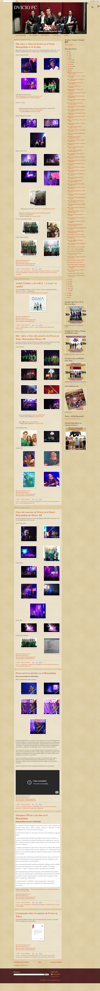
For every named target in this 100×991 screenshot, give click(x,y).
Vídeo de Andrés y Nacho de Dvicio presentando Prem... (75, 232)
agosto (69, 68)
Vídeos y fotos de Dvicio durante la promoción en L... (75, 178)
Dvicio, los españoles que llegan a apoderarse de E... (75, 241)
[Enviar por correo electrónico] (35, 269)
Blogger (58, 980)
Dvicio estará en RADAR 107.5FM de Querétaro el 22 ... (75, 184)
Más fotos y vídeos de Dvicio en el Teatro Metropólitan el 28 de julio (35, 45)
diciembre (70, 59)
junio (69, 279)
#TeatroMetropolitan (24, 110)
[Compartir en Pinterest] (41, 269)
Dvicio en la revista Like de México (75, 262)
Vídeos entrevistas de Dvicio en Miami (76, 246)
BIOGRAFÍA (45, 35)
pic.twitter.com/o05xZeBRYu (36, 110)
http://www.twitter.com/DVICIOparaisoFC (26, 263)
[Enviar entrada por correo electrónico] (33, 268)
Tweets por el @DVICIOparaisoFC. (73, 418)
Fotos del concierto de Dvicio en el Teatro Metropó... (75, 83)
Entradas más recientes (21, 962)
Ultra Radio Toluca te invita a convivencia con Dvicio (73, 137)
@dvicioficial (39, 108)
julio (69, 70)
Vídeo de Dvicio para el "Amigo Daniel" (76, 264)
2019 (67, 51)
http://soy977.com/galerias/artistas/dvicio (45, 208)
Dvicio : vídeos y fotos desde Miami (75, 249)
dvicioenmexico (27, 271)
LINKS (66, 35)
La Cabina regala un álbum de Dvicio (75, 273)
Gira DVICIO (33, 35)
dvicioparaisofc (42, 271)
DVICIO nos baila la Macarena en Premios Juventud (74, 225)
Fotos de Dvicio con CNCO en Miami (75, 251)
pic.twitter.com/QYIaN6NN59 (32, 422)
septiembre (70, 66)
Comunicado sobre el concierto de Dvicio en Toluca (32, 955)
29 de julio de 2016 (35, 216)
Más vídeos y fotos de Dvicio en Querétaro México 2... (74, 151)
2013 (67, 297)
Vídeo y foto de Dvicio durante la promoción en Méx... (74, 181)
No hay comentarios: (26, 268)
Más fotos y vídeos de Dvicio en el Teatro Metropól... (75, 73)
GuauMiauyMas (56, 974)
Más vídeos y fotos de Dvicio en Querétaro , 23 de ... (74, 127)
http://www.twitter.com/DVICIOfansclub (25, 265)
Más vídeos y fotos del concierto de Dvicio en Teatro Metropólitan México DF (37, 337)
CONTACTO (57, 35)
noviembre (70, 62)
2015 (67, 293)
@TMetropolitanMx (45, 213)
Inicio (39, 962)
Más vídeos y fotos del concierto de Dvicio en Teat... (75, 80)
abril (69, 283)
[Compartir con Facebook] (40, 269)
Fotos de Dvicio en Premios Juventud (75, 234)
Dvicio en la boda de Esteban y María (75, 260)
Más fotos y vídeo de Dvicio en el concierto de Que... (75, 103)
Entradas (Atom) (24, 965)
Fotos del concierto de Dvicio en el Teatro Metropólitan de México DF (35, 513)
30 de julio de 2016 (35, 111)
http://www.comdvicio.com (22, 262)
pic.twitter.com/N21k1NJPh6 (38, 415)
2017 (67, 55)
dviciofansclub (35, 271)
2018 (67, 53)
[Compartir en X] (38, 269)
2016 (67, 58)
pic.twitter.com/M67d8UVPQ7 (26, 214)
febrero (69, 288)
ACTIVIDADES (21, 35)
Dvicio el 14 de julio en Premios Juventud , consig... (74, 254)
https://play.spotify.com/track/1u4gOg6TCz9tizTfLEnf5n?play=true (32, 292)
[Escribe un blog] (37, 269)
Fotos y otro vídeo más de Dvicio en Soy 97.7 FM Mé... (75, 201)
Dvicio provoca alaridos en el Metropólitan (36, 673)
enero (69, 290)
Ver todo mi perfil (55, 976)
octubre (69, 64)
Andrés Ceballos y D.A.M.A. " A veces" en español (32, 327)
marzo (69, 286)
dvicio (22, 271)
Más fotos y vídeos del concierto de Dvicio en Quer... (75, 147)
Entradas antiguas (56, 962)
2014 (67, 295)
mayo (69, 281)
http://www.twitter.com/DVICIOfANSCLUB (26, 800)
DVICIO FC (25, 7)
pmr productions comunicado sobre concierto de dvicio (42, 957)
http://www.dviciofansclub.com (23, 260)
